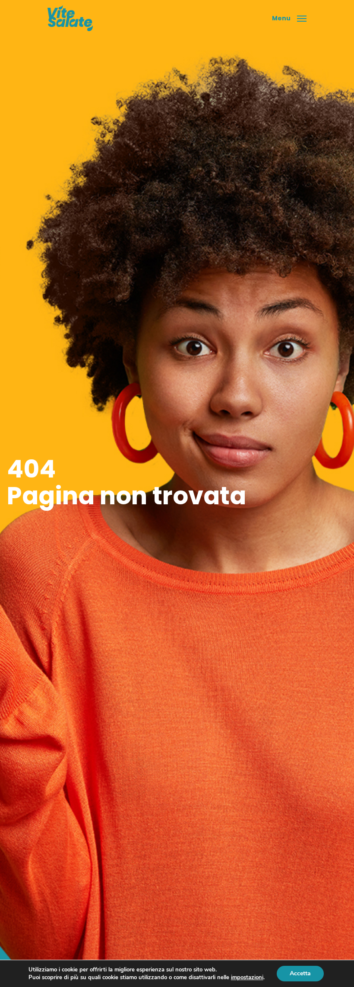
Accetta (300, 973)
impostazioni (247, 977)
